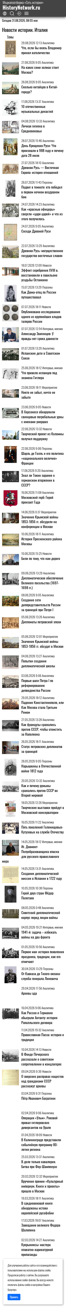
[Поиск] (12, 13)
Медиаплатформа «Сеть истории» (23, 5)
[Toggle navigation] (26, 13)
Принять (14, 1297)
